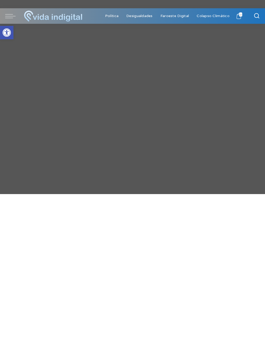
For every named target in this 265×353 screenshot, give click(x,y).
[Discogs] (17, 148)
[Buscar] (257, 16)
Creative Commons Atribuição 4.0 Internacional (61, 191)
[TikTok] (12, 148)
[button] (6, 32)
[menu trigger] (13, 16)
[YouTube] (7, 148)
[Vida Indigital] (53, 16)
